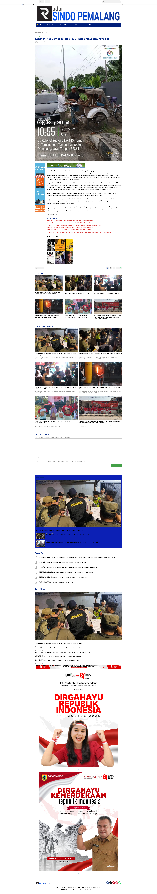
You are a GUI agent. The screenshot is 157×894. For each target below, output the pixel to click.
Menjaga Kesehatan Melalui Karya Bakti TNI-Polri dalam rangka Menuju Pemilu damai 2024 (64, 577)
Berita (48, 25)
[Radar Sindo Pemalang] (78, 13)
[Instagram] (116, 882)
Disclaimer (85, 887)
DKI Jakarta (83, 28)
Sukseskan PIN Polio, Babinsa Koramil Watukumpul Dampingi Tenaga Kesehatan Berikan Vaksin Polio (66, 572)
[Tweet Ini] (111, 268)
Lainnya (84, 25)
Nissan (68, 28)
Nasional (42, 25)
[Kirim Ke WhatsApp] (120, 268)
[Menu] (37, 1)
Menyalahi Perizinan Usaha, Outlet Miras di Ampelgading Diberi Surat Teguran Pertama (70, 223)
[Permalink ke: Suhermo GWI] (36, 42)
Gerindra (90, 28)
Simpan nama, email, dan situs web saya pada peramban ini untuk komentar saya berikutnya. (61, 461)
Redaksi (58, 887)
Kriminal (54, 25)
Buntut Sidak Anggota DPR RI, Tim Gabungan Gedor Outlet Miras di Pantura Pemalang (70, 220)
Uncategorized (39, 36)
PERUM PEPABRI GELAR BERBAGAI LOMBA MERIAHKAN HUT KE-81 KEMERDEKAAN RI (69, 229)
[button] (119, 1)
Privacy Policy (77, 887)
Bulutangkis (74, 28)
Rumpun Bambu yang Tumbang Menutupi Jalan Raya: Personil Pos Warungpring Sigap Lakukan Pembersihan (68, 567)
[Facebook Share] (107, 268)
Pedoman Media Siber (95, 887)
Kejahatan (61, 28)
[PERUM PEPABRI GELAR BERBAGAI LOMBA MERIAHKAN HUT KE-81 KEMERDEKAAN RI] (78, 306)
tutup (34, 4)
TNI (65, 25)
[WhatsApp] (119, 882)
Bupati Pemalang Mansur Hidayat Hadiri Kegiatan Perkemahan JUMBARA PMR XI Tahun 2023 (64, 562)
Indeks (47, 1)
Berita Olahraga (52, 28)
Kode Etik (69, 887)
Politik (60, 25)
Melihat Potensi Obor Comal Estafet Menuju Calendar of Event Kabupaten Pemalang (70, 227)
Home (41, 1)
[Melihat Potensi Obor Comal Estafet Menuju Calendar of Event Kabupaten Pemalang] (49, 306)
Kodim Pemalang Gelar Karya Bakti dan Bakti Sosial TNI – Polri (56, 582)
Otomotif (70, 25)
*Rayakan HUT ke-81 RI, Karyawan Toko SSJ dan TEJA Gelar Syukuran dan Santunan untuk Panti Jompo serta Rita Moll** (79, 232)
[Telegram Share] (117, 268)
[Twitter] (110, 882)
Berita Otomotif (41, 28)
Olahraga (77, 25)
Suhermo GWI (41, 42)
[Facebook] (107, 882)
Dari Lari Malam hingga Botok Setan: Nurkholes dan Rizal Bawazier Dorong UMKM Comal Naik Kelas (74, 225)
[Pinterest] (113, 882)
